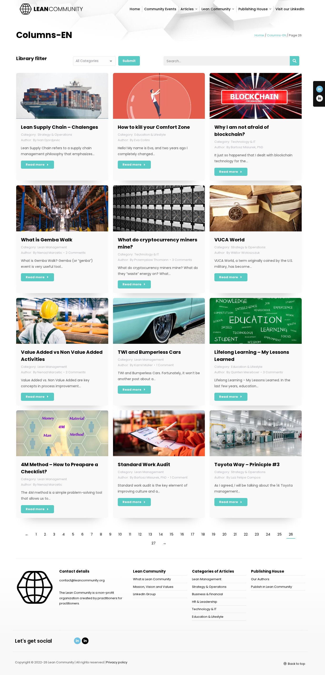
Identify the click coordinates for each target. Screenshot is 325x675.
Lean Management (52, 247)
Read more (35, 164)
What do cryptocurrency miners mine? (157, 243)
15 (171, 534)
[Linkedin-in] (319, 89)
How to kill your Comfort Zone (154, 127)
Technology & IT (243, 141)
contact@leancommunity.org (82, 580)
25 (279, 534)
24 (268, 534)
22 (246, 534)
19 (213, 534)
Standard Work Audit (144, 464)
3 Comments (182, 260)
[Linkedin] (77, 640)
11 (130, 534)
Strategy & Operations (55, 134)
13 (150, 534)
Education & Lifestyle (150, 134)
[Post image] (62, 96)
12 (140, 534)
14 (161, 534)
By (46, 140)
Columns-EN (276, 35)
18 (203, 534)
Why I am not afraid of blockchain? (241, 131)
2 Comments (76, 252)
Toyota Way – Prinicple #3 (247, 464)
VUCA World (229, 239)
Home (259, 35)
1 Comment (165, 365)
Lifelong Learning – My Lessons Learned (251, 356)
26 (291, 534)
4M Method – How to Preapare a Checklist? (59, 468)
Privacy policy (116, 662)
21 (235, 534)
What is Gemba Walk (46, 239)
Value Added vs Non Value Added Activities (62, 356)
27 (154, 543)
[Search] (294, 61)
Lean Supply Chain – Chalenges (59, 127)
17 (192, 534)
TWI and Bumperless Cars (149, 352)
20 (224, 534)
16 (182, 534)
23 (257, 534)
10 (120, 534)
